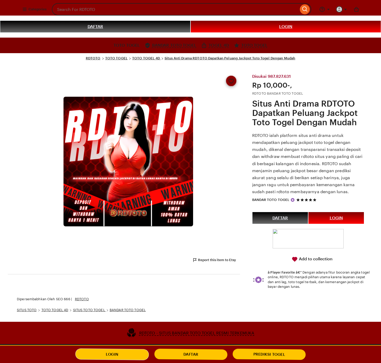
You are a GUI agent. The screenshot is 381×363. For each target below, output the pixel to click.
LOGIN (285, 26)
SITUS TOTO (27, 310)
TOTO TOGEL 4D (146, 58)
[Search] (305, 9)
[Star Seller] (292, 200)
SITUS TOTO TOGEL (89, 310)
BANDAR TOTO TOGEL (270, 200)
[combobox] (175, 9)
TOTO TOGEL (116, 58)
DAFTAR (95, 26)
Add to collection (315, 258)
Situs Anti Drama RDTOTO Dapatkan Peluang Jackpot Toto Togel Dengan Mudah (230, 58)
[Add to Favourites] (231, 80)
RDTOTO (93, 58)
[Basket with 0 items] (356, 9)
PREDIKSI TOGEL (269, 354)
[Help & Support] (324, 9)
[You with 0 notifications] (341, 9)
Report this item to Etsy (217, 260)
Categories (37, 9)
